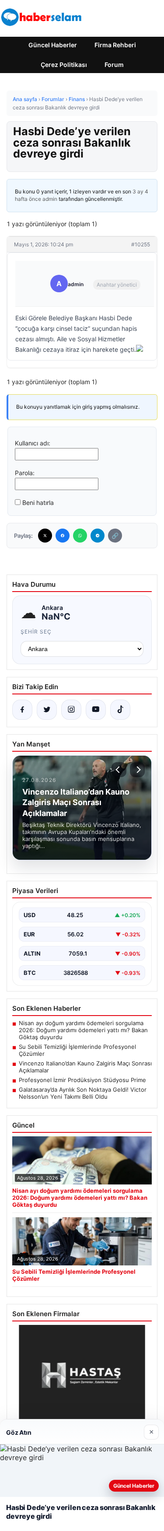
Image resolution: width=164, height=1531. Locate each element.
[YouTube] (96, 710)
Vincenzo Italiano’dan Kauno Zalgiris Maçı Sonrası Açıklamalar (85, 1067)
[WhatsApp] (80, 536)
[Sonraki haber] (137, 769)
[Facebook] (63, 536)
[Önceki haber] (119, 769)
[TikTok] (120, 710)
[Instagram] (71, 710)
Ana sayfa (25, 99)
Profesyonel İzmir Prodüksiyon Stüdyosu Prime (82, 1079)
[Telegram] (98, 536)
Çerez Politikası (64, 64)
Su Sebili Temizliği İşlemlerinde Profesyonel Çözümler (77, 1050)
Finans (77, 99)
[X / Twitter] (47, 710)
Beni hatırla (38, 502)
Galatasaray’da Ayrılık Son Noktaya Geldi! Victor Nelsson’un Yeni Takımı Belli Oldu (83, 1093)
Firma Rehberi (115, 45)
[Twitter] (45, 536)
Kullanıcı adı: (32, 443)
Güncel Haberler (52, 45)
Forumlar (53, 99)
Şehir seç (36, 631)
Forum (114, 64)
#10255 (140, 244)
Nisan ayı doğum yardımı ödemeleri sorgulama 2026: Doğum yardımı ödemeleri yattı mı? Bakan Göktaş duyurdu (83, 1030)
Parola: (25, 472)
